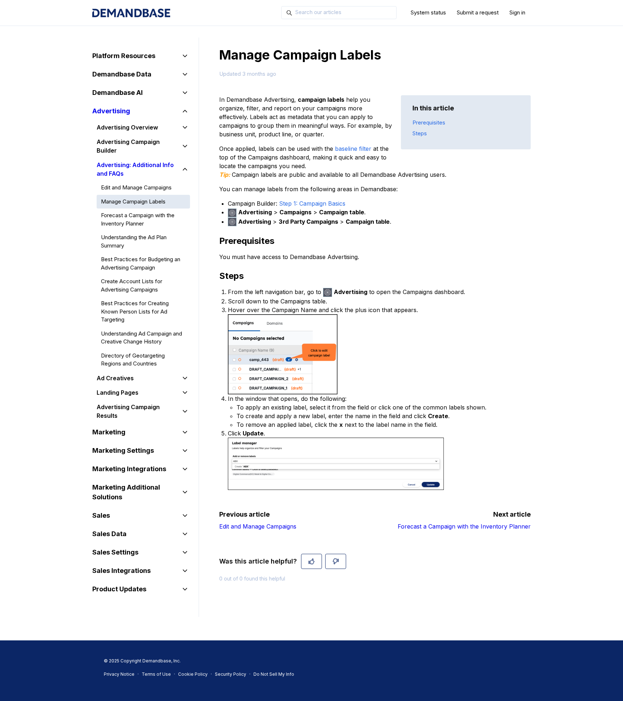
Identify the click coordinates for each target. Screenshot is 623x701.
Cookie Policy (193, 674)
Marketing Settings (123, 450)
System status (428, 12)
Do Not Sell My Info (273, 674)
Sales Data (109, 534)
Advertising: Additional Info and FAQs (135, 169)
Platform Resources (123, 56)
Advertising (111, 111)
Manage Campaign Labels (133, 201)
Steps (419, 133)
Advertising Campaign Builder (128, 146)
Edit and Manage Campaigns (257, 526)
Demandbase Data (121, 74)
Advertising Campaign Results (128, 411)
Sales (101, 515)
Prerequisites (428, 122)
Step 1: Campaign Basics (312, 203)
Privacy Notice (119, 674)
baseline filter (353, 148)
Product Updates (119, 589)
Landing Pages (117, 392)
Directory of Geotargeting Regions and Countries (133, 359)
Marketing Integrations (129, 469)
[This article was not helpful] (335, 561)
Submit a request (478, 12)
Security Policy (230, 674)
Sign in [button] (517, 12)
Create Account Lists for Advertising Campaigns (131, 285)
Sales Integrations (121, 570)
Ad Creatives (115, 378)
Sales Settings (115, 552)
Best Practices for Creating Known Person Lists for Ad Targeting (135, 311)
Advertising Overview (127, 127)
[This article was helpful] (311, 561)
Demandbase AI (117, 92)
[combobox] (339, 12)
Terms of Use (156, 674)
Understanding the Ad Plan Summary (134, 241)
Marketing (108, 432)
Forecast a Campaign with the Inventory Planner (464, 526)
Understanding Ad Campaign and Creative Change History (141, 337)
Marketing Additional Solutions (126, 492)
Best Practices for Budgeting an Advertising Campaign (140, 263)
